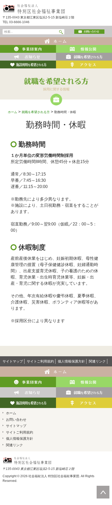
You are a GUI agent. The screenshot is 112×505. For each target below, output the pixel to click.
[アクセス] (84, 64)
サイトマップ (13, 361)
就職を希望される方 (36, 112)
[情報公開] (84, 48)
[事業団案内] (28, 48)
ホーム (12, 112)
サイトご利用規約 (40, 361)
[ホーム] (56, 40)
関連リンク (97, 361)
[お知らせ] (28, 56)
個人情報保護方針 (71, 361)
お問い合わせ (16, 420)
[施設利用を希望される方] (28, 64)
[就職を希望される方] (84, 56)
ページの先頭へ (103, 488)
